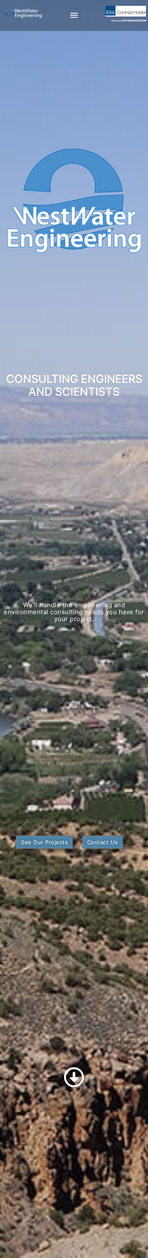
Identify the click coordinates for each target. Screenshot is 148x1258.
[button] (44, 842)
